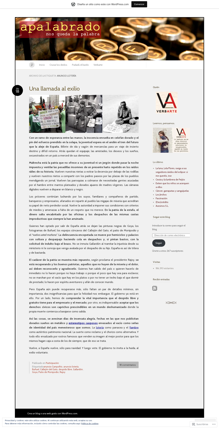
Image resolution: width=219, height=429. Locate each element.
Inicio (42, 64)
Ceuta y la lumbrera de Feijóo (170, 179)
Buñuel (35, 369)
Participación (52, 363)
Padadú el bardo (80, 64)
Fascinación (161, 198)
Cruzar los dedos (58, 64)
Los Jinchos (161, 194)
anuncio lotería (71, 366)
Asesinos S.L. (162, 205)
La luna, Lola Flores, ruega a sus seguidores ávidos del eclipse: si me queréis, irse (172, 172)
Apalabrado (109, 39)
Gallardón (78, 369)
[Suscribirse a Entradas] (154, 291)
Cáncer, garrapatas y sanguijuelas (172, 190)
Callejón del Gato (49, 369)
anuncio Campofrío (52, 366)
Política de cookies (89, 423)
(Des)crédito (162, 202)
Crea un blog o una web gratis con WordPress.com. (52, 413)
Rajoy (62, 372)
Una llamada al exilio (54, 88)
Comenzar (139, 4)
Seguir (159, 243)
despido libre (65, 369)
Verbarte (98, 64)
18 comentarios (128, 364)
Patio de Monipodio (48, 372)
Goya (34, 372)
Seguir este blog (161, 217)
